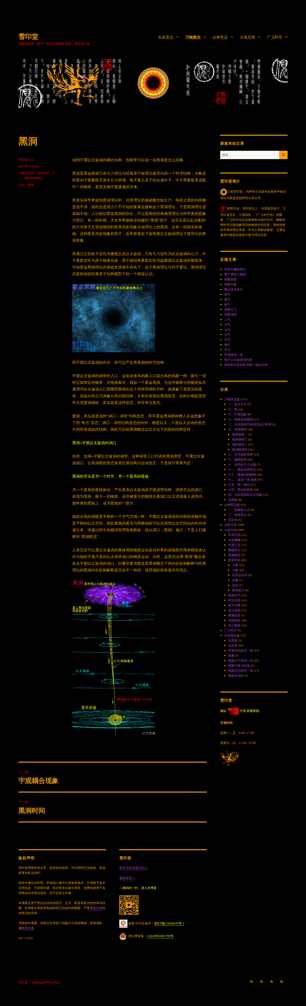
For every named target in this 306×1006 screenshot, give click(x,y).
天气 (227, 349)
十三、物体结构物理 (242, 474)
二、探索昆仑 (237, 515)
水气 (227, 334)
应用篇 (232, 499)
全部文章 (43, 173)
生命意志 (165, 37)
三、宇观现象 (237, 414)
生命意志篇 (232, 635)
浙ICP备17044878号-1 (169, 923)
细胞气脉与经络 (239, 665)
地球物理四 (239, 449)
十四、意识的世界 (240, 489)
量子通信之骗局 (235, 274)
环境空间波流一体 (240, 650)
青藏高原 (234, 615)
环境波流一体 (233, 354)
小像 (235, 570)
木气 (227, 324)
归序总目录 (239, 575)
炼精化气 (234, 595)
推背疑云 (238, 590)
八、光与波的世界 (240, 454)
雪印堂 (28, 36)
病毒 (231, 655)
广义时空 (274, 37)
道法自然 (234, 610)
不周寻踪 (234, 535)
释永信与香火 (233, 289)
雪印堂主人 (26, 159)
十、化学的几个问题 (242, 464)
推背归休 (234, 560)
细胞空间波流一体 (240, 670)
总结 (235, 585)
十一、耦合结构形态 (242, 469)
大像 (235, 565)
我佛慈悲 (234, 555)
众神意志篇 (232, 505)
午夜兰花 (234, 545)
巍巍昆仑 (234, 550)
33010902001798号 (160, 936)
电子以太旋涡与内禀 (238, 360)
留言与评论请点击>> (133, 868)
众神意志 (220, 37)
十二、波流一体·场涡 (242, 479)
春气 (227, 304)
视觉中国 (96, 908)
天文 (21, 184)
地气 (227, 344)
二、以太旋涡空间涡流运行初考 (250, 424)
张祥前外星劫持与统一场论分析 (246, 365)
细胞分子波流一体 (240, 660)
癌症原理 (234, 600)
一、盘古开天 (237, 404)
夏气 (227, 299)
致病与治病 (236, 675)
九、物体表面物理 (240, 419)
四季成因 (230, 314)
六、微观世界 (237, 459)
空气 (227, 339)
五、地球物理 (237, 429)
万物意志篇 (26, 173)
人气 (227, 319)
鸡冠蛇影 (234, 620)
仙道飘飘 (234, 540)
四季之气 (230, 309)
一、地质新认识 (239, 510)
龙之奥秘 (234, 625)
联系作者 (28, 928)
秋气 (227, 294)
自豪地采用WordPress (46, 982)
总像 (235, 580)
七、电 (232, 409)
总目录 (232, 520)
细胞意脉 (230, 279)
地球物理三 (239, 439)
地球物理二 (239, 444)
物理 (31, 184)
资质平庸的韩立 (235, 269)
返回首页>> (127, 878)
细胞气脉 (230, 284)
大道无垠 (247, 37)
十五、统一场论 (239, 484)
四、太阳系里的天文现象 (245, 494)
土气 (227, 329)
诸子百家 (234, 605)
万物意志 (193, 37)
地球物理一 (239, 434)
